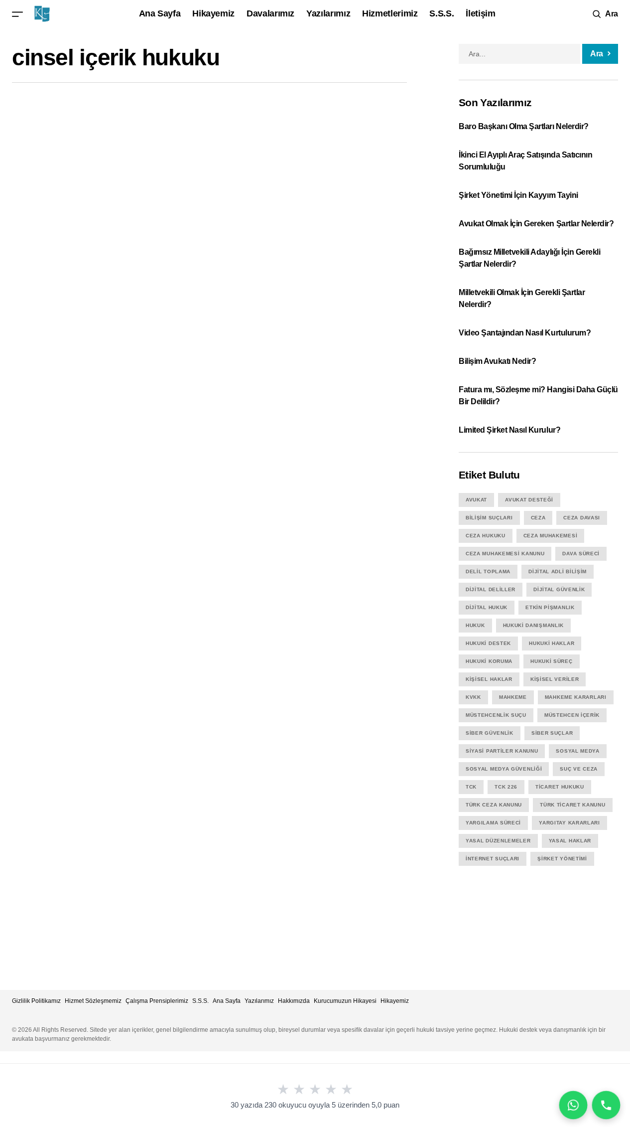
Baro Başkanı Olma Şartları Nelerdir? (524, 126)
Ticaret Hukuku (559, 787)
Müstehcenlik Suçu (496, 715)
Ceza (538, 517)
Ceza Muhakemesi (550, 535)
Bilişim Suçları (489, 517)
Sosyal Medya (577, 751)
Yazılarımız (259, 1000)
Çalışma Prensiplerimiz (157, 1000)
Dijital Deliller (490, 589)
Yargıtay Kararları (569, 822)
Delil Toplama (488, 571)
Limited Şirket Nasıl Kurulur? (509, 430)
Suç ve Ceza (579, 769)
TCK (471, 787)
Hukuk (475, 625)
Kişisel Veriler (554, 679)
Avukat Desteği (529, 499)
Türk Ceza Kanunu (494, 804)
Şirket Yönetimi (562, 858)
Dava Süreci (581, 553)
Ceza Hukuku (485, 535)
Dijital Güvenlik (559, 589)
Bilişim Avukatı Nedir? (497, 361)
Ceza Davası (581, 517)
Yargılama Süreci (493, 822)
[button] (17, 13)
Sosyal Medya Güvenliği (504, 769)
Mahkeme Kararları (576, 697)
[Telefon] (606, 1105)
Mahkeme (513, 697)
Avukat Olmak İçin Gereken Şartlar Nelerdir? (536, 223)
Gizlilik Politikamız (36, 1000)
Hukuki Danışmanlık (533, 625)
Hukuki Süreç (551, 661)
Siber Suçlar (552, 733)
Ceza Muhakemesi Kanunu (505, 553)
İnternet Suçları (492, 858)
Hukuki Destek (488, 643)
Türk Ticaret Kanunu (572, 804)
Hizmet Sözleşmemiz (93, 1000)
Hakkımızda (294, 1000)
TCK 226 (506, 787)
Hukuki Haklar (551, 643)
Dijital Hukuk (486, 607)
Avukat (476, 499)
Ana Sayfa (227, 1000)
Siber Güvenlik (489, 733)
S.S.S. (200, 1000)
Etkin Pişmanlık (550, 607)
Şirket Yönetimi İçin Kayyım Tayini (518, 195)
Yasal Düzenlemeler (498, 840)
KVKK (473, 697)
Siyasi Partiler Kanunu (502, 751)
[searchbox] (519, 54)
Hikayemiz (394, 1000)
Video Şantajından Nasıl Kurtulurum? (525, 332)
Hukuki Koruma (489, 661)
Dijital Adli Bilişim (557, 571)
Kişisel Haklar (489, 679)
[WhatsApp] (573, 1105)
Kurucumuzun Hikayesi (345, 1000)
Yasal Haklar (570, 840)
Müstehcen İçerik (572, 715)
